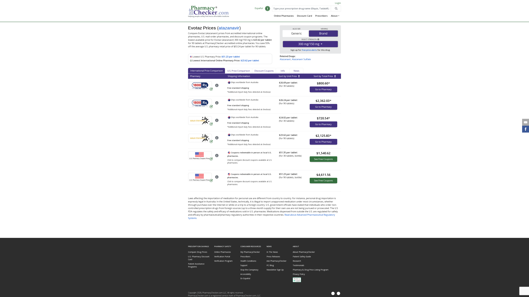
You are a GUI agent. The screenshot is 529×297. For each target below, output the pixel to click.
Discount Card (304, 15)
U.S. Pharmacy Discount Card (198, 258)
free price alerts (309, 50)
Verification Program (223, 261)
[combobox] (301, 8)
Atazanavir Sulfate (301, 59)
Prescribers (321, 15)
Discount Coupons (264, 70)
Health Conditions (248, 261)
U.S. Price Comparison (238, 70)
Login (338, 3)
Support (243, 265)
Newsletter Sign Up (275, 269)
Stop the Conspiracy (249, 269)
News (296, 70)
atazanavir (229, 27)
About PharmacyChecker (304, 252)
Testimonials (298, 265)
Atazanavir (285, 59)
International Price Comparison (206, 70)
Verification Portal (222, 256)
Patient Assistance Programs (196, 265)
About (334, 15)
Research (297, 261)
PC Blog (270, 265)
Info (283, 70)
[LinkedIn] (338, 293)
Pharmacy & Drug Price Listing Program (310, 269)
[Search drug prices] (336, 8)
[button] (267, 8)
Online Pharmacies (284, 15)
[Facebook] (333, 293)
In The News (272, 252)
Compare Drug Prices (197, 252)
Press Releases (273, 256)
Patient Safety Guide (302, 256)
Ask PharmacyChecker (276, 261)
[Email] (525, 122)
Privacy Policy (299, 274)
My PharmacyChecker (250, 252)
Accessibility (245, 274)
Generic (296, 33)
